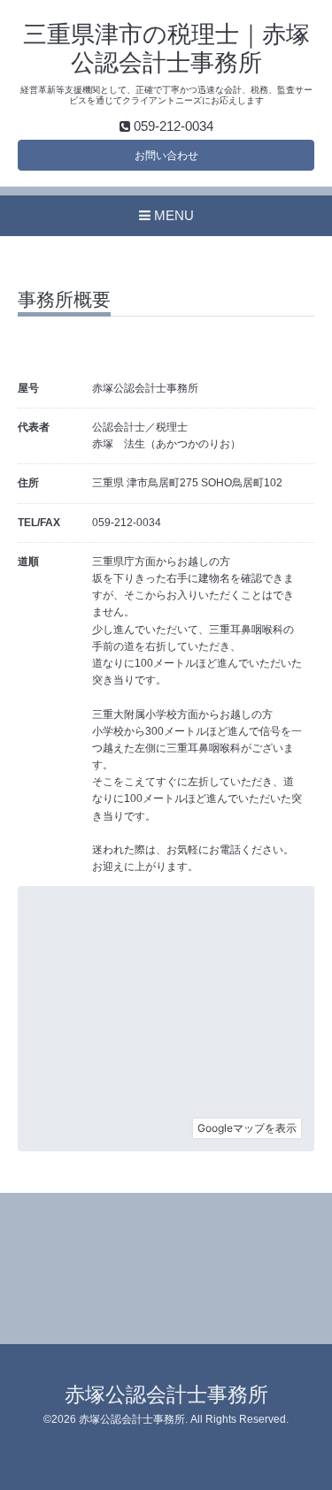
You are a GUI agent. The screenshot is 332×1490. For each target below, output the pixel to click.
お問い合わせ (166, 155)
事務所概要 (64, 299)
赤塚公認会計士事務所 (166, 1395)
